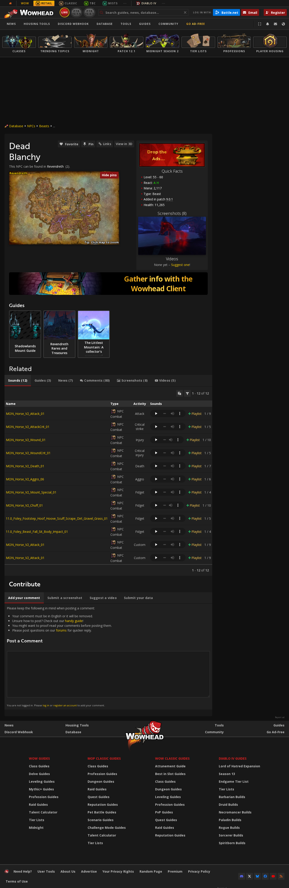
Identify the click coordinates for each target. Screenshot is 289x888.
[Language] (283, 24)
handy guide (74, 621)
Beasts (44, 126)
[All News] (10, 3)
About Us (68, 871)
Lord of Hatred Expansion (239, 766)
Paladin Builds (230, 820)
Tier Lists (36, 820)
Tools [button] (126, 24)
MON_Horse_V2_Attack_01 (25, 413)
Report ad (279, 717)
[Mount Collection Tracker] (108, 283)
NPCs (31, 126)
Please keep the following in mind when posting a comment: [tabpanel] (59, 656)
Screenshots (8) (172, 213)
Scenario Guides (101, 820)
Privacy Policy (199, 871)
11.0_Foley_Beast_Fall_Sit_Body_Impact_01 (37, 531)
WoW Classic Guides (172, 758)
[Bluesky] (257, 876)
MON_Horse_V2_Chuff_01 (24, 505)
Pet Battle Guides (102, 812)
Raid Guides (38, 804)
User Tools (46, 871)
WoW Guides (39, 758)
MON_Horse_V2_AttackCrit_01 (27, 427)
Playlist (196, 413)
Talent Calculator (43, 812)
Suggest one (180, 265)
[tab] (18, 380)
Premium (175, 871)
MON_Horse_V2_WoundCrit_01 (28, 453)
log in (46, 705)
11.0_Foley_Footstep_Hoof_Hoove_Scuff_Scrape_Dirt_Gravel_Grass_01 (57, 518)
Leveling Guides (42, 781)
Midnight (36, 827)
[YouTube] (273, 876)
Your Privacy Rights (118, 871)
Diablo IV (149, 3)
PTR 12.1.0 (76, 12)
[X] (249, 876)
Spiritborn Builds (232, 843)
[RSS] (281, 876)
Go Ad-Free (195, 24)
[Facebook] (265, 876)
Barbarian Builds (232, 797)
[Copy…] (179, 393)
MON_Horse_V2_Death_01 (25, 466)
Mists (113, 3)
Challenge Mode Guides (107, 827)
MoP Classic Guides (104, 758)
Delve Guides (39, 774)
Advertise (89, 871)
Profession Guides (43, 797)
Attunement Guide (170, 766)
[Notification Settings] (267, 24)
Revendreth (55, 166)
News (11, 24)
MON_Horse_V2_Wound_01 (26, 440)
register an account (65, 705)
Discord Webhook (73, 24)
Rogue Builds (229, 827)
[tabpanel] (108, 481)
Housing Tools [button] (37, 24)
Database (105, 24)
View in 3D (124, 144)
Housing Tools (77, 725)
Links (107, 144)
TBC (93, 3)
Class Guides (39, 766)
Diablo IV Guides (233, 758)
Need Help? (23, 871)
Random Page (151, 871)
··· (125, 3)
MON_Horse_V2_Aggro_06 (25, 479)
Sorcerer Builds (231, 835)
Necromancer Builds (235, 812)
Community (168, 24)
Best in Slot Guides (170, 774)
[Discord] (241, 876)
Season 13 (227, 774)
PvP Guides (164, 812)
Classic (71, 3)
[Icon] (113, 411)
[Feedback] (275, 24)
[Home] (30, 12)
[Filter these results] (187, 393)
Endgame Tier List (234, 781)
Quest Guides (99, 797)
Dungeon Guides (101, 781)
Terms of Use (17, 881)
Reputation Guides (103, 804)
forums (61, 630)
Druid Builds (228, 804)
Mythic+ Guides (41, 789)
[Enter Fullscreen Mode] (259, 24)
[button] (78, 202)
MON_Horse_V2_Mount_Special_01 (31, 492)
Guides (145, 24)
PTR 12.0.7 (89, 12)
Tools (219, 725)
